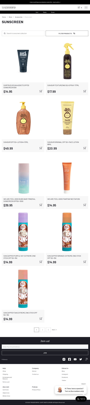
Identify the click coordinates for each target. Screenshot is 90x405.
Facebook (65, 377)
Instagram (65, 374)
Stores (34, 371)
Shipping (5, 374)
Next (53, 329)
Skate (44, 12)
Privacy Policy (36, 389)
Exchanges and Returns (7, 378)
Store (10, 17)
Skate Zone (6, 393)
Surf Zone (6, 389)
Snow (52, 12)
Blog (63, 371)
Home (4, 17)
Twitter (64, 380)
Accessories (18, 17)
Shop (4, 371)
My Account (6, 382)
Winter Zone (6, 396)
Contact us (35, 374)
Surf (37, 12)
